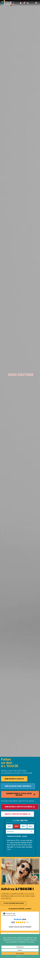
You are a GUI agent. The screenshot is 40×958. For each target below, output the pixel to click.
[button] (27, 3)
